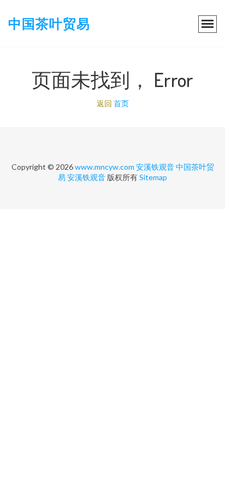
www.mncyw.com (104, 166)
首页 (121, 103)
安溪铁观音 (155, 166)
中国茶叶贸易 (49, 23)
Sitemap (153, 177)
